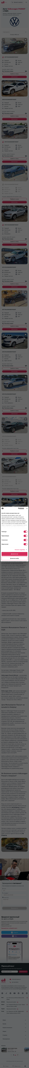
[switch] (25, 536)
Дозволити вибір (14, 558)
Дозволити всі (14, 554)
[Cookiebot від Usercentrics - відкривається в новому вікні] (18, 508)
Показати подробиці (20, 549)
